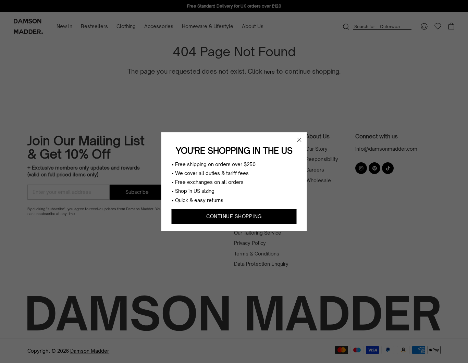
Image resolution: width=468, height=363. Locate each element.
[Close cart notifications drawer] (299, 140)
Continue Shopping (234, 216)
